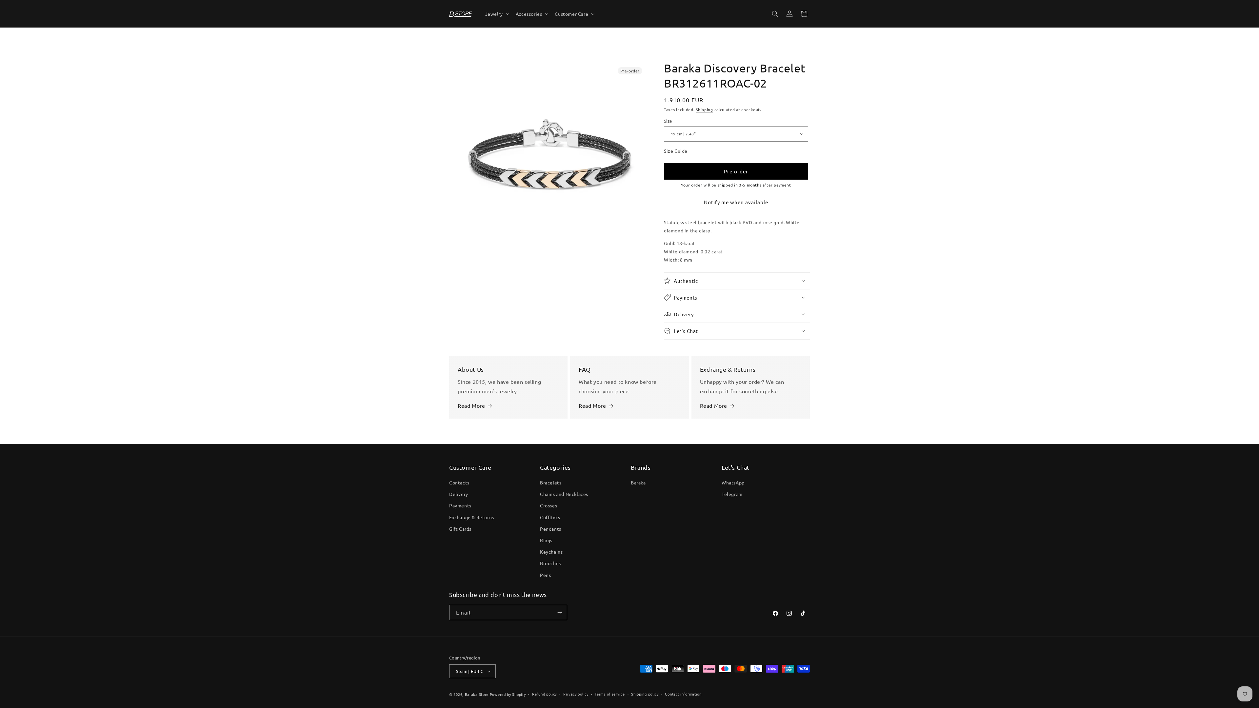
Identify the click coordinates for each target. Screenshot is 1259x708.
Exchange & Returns (471, 517)
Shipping (704, 109)
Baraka (638, 482)
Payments (460, 505)
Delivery (458, 494)
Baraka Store (477, 694)
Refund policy (544, 694)
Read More (471, 405)
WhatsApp (733, 482)
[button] (496, 14)
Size (668, 121)
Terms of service (610, 694)
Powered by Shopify (508, 694)
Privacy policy (576, 694)
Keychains (551, 552)
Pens (545, 575)
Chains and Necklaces (564, 494)
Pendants (550, 529)
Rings (546, 540)
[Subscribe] (559, 612)
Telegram (732, 494)
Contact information (683, 694)
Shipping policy (645, 694)
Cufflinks (550, 517)
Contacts (459, 482)
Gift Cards (460, 529)
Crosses (548, 505)
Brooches (550, 563)
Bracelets (550, 482)
